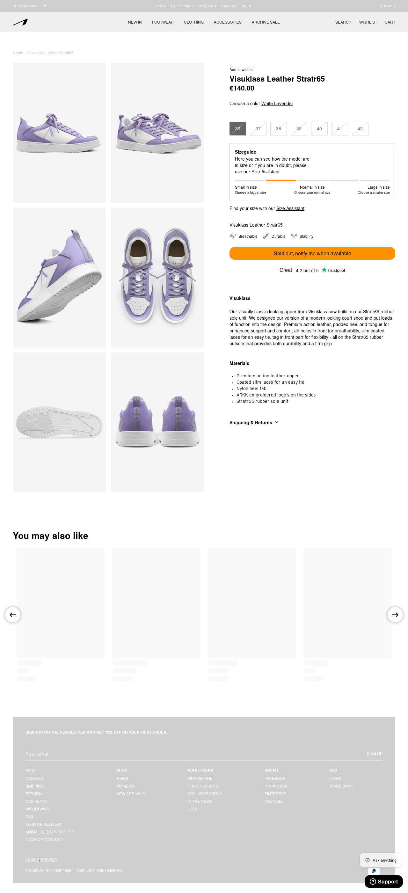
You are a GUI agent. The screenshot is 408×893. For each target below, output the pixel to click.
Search (343, 22)
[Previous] (12, 614)
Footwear (163, 22)
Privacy (49, 859)
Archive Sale (266, 22)
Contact (387, 6)
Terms (32, 859)
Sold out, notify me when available (312, 253)
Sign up (374, 754)
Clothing (194, 22)
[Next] (395, 614)
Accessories (228, 22)
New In (135, 22)
